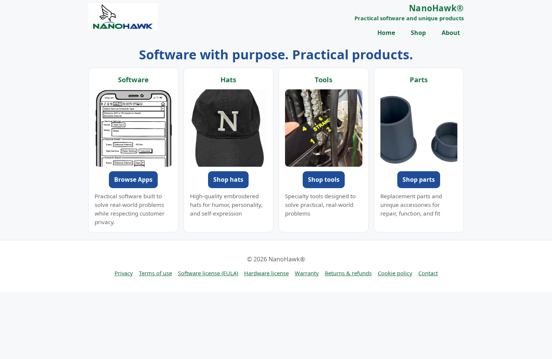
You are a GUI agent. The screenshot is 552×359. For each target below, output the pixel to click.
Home (386, 33)
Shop (418, 33)
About (451, 33)
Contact (428, 273)
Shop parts (419, 179)
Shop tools (323, 179)
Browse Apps (133, 179)
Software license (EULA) (208, 273)
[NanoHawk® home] (123, 16)
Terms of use (155, 273)
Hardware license (266, 273)
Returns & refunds (348, 273)
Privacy (124, 273)
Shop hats (228, 179)
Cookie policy (395, 273)
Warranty (307, 273)
